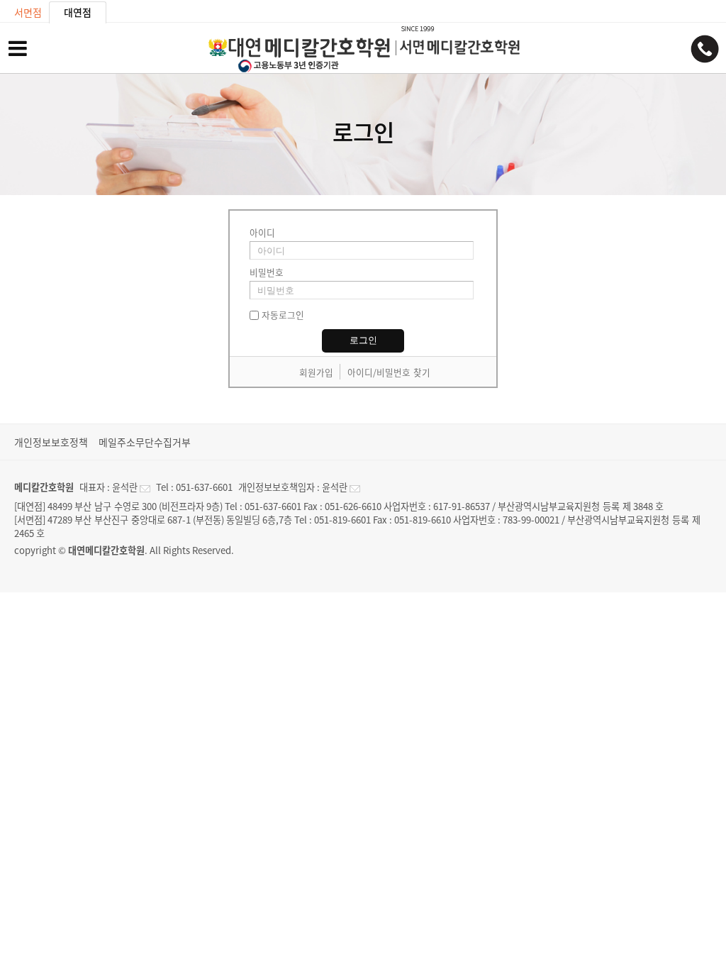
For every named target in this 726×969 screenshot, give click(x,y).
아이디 (262, 232)
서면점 (28, 12)
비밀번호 (267, 272)
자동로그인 (283, 314)
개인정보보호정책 (51, 442)
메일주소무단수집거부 (145, 442)
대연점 (77, 12)
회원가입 (316, 372)
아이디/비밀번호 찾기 (388, 372)
